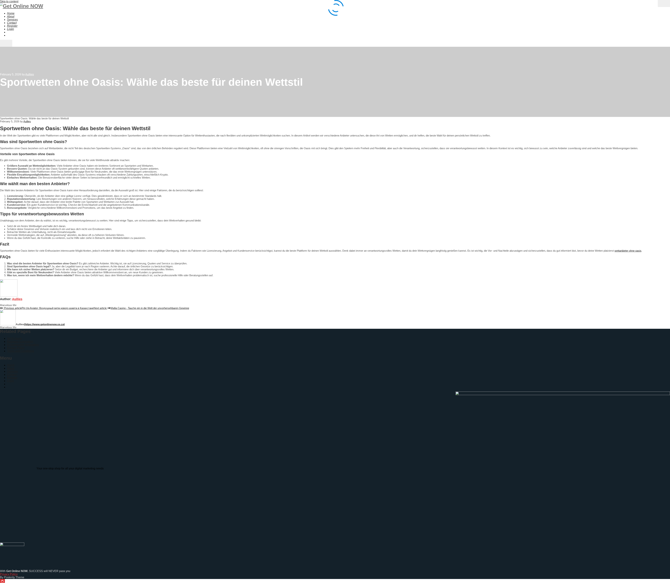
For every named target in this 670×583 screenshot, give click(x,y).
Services (12, 371)
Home (10, 365)
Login (10, 380)
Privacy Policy (16, 347)
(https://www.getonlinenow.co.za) (44, 324)
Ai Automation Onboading (23, 344)
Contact (12, 374)
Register (12, 377)
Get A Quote (14, 338)
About (10, 368)
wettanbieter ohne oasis (628, 250)
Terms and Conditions (20, 351)
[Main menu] (6, 43)
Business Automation (20, 341)
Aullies (17, 299)
